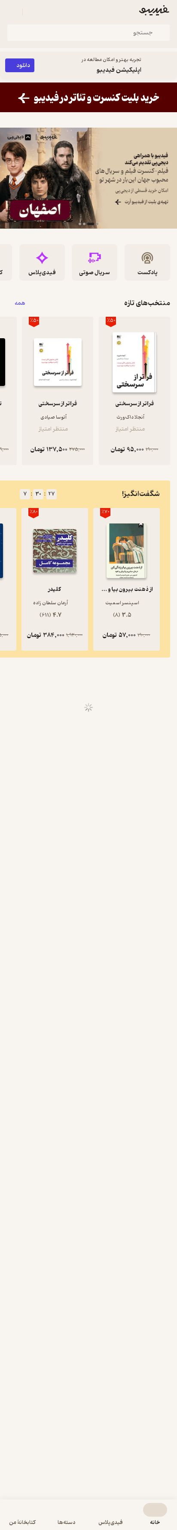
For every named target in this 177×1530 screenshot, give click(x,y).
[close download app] (168, 65)
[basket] (33, 12)
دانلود (23, 65)
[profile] (12, 12)
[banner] (88, 97)
